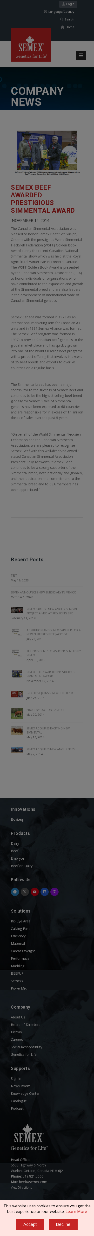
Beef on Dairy (22, 865)
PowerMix (19, 988)
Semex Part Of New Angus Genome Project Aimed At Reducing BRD (52, 611)
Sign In (16, 1078)
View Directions (21, 1187)
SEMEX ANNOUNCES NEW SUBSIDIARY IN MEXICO (43, 592)
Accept (30, 1224)
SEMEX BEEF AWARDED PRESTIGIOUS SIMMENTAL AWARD (43, 199)
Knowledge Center (25, 1093)
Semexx (17, 980)
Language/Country (60, 11)
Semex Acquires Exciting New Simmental (48, 730)
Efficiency (18, 936)
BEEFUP (17, 973)
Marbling (17, 966)
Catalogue (19, 1101)
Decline (63, 1224)
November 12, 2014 (30, 220)
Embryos (18, 858)
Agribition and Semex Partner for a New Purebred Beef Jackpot (54, 632)
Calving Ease (20, 928)
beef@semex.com (33, 1181)
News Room (20, 1086)
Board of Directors (25, 1024)
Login (69, 4)
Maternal (18, 943)
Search (68, 19)
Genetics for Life (24, 1054)
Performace (20, 958)
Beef (14, 851)
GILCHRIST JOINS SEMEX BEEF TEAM (50, 693)
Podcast (17, 1108)
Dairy (15, 843)
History (16, 1032)
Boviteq (17, 819)
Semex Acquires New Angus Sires (50, 749)
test (14, 575)
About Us (18, 1017)
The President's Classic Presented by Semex (54, 653)
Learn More (76, 1211)
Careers (17, 1039)
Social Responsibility (26, 1047)
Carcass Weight (23, 951)
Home (69, 27)
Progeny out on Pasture (46, 710)
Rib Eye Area (20, 921)
